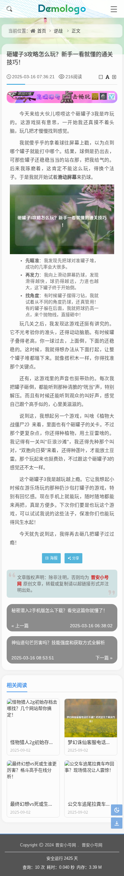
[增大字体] (114, 77)
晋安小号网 (65, 845)
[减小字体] (101, 77)
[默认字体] (108, 77)
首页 (41, 31)
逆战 (58, 31)
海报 (54, 558)
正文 (76, 31)
